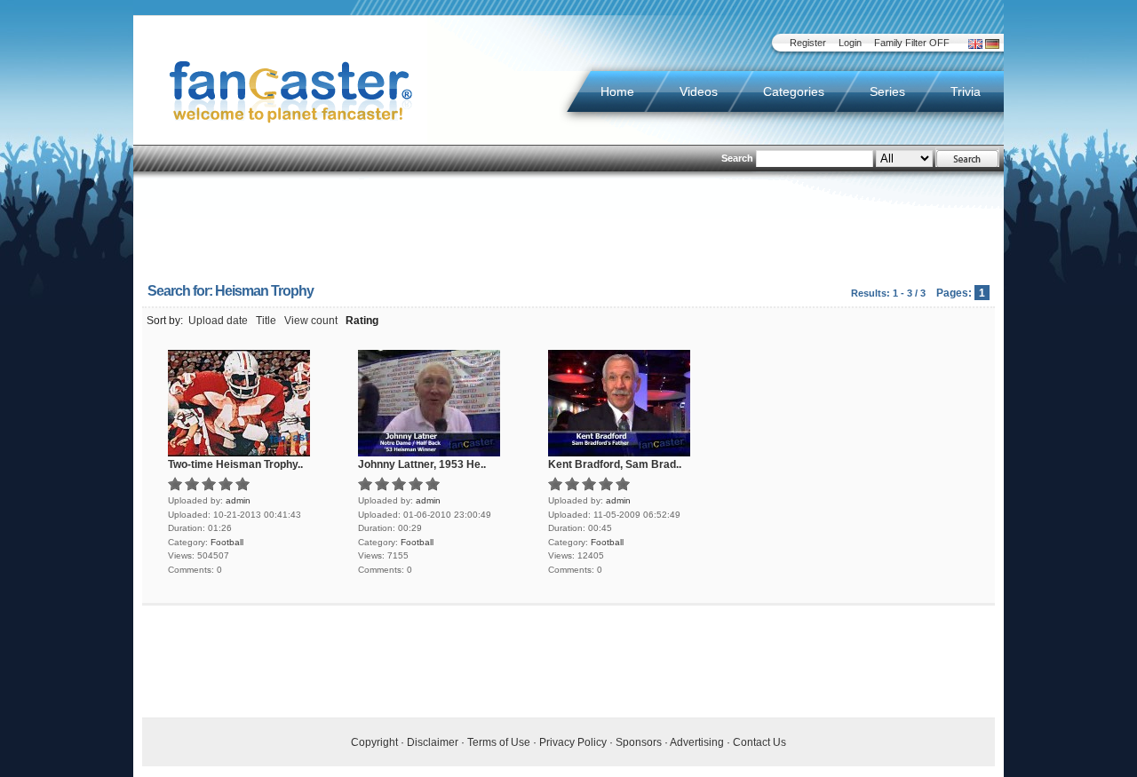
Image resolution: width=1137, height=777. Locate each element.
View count (311, 320)
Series (887, 91)
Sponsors (639, 742)
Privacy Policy (573, 742)
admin (238, 500)
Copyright (374, 742)
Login (850, 42)
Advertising (697, 742)
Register (808, 42)
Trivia (965, 91)
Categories (793, 91)
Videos (699, 91)
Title (266, 320)
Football (227, 542)
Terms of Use (498, 742)
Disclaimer (432, 742)
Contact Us (759, 742)
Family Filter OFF (912, 42)
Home (617, 91)
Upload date (218, 320)
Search (737, 158)
